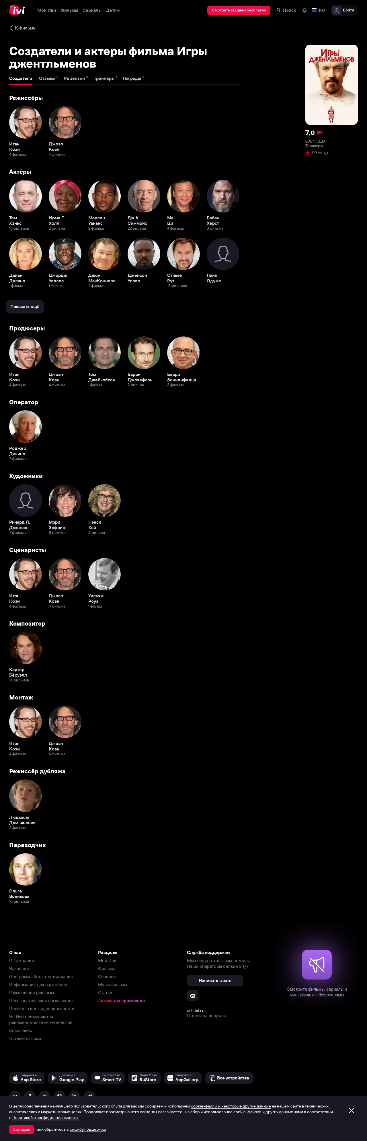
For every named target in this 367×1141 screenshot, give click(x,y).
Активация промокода (121, 1000)
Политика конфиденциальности (42, 1008)
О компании (21, 960)
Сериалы (107, 976)
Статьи (105, 992)
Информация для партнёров (38, 984)
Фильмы (106, 968)
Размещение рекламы (31, 992)
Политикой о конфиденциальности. (45, 1117)
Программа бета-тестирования (41, 976)
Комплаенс (20, 1030)
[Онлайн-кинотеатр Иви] (18, 10)
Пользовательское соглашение (41, 1000)
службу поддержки (88, 1129)
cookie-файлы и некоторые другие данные (231, 1106)
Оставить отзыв (25, 1038)
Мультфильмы (112, 984)
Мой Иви (107, 960)
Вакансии (19, 968)
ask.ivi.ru (195, 1010)
